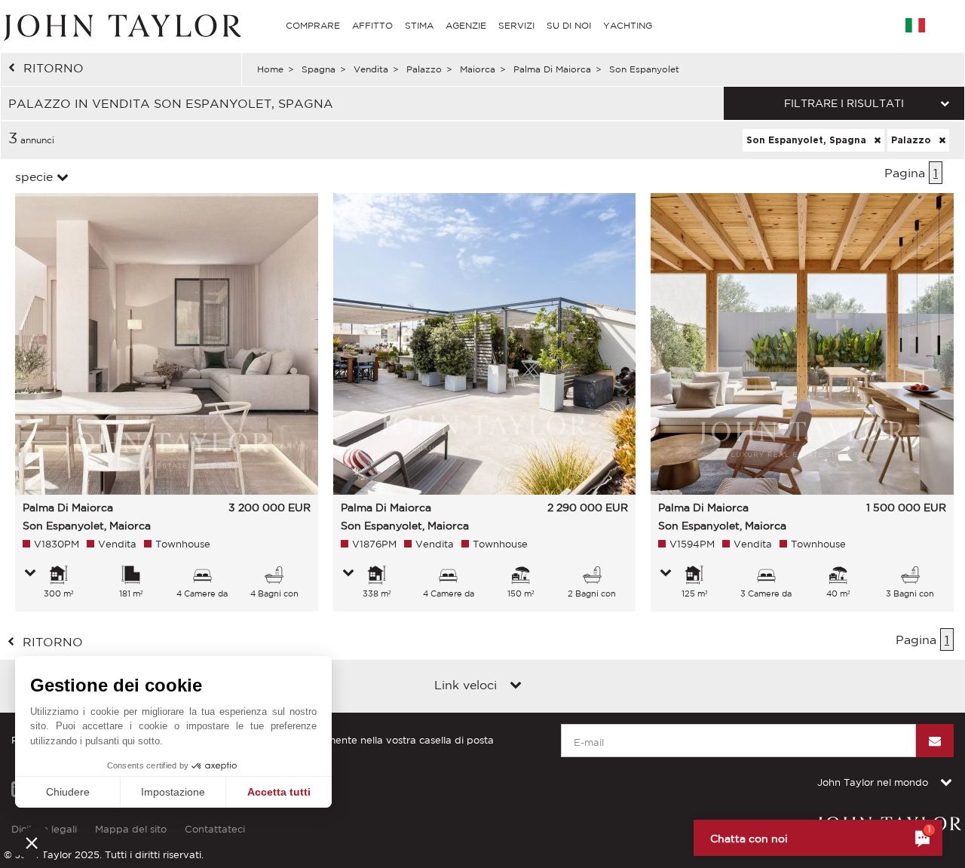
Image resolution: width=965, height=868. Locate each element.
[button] (32, 842)
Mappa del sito (131, 829)
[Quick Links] (516, 686)
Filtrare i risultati (844, 103)
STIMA (419, 25)
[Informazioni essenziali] (30, 574)
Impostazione (173, 792)
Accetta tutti (279, 792)
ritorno (53, 68)
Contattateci (215, 829)
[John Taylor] (120, 26)
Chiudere (68, 792)
